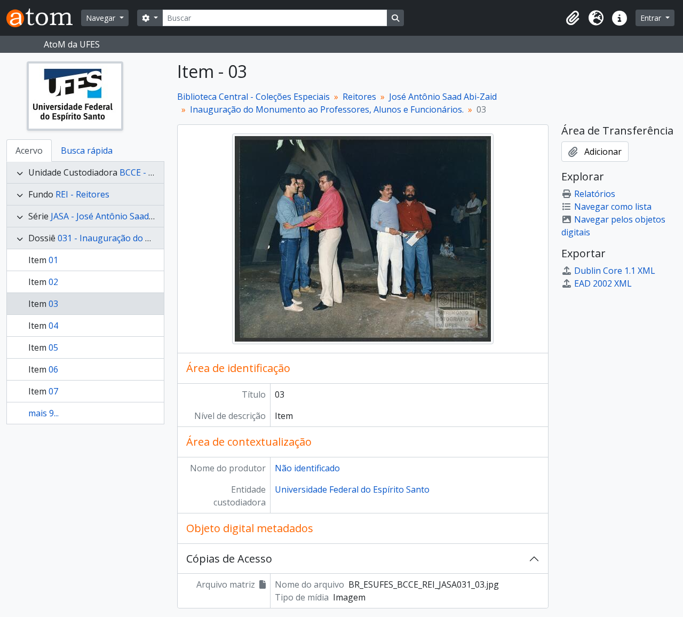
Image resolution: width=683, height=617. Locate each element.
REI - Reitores (82, 194)
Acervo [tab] (29, 150)
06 (53, 369)
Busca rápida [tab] (87, 150)
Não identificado (307, 468)
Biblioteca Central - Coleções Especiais (253, 96)
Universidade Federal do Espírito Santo (352, 489)
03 (53, 304)
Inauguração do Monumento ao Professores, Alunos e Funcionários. (327, 109)
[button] (572, 18)
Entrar (651, 18)
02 (53, 282)
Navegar (101, 18)
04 (53, 325)
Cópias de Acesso (229, 558)
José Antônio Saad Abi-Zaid (443, 96)
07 (53, 391)
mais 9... (43, 413)
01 (53, 260)
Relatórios (594, 194)
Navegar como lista (613, 206)
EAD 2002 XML (603, 283)
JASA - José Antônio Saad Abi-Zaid (117, 216)
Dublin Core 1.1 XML (614, 270)
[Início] (43, 17)
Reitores (359, 96)
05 (53, 347)
